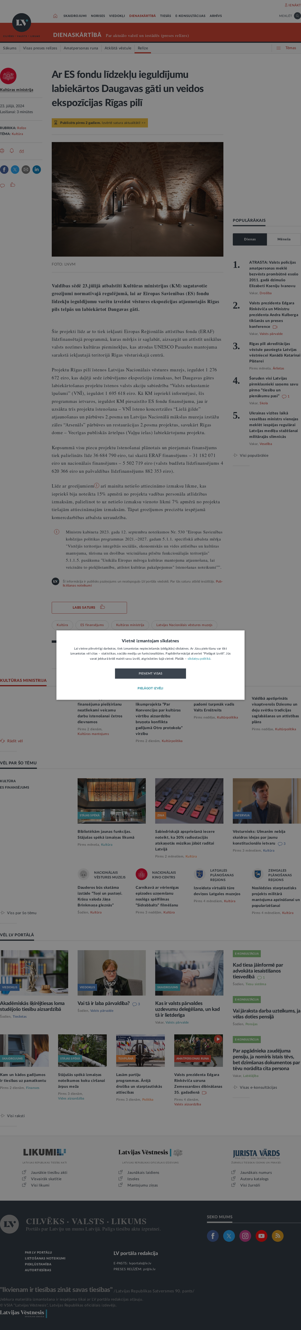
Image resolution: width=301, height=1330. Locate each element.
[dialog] (150, 665)
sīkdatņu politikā (199, 658)
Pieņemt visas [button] (150, 673)
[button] (150, 688)
